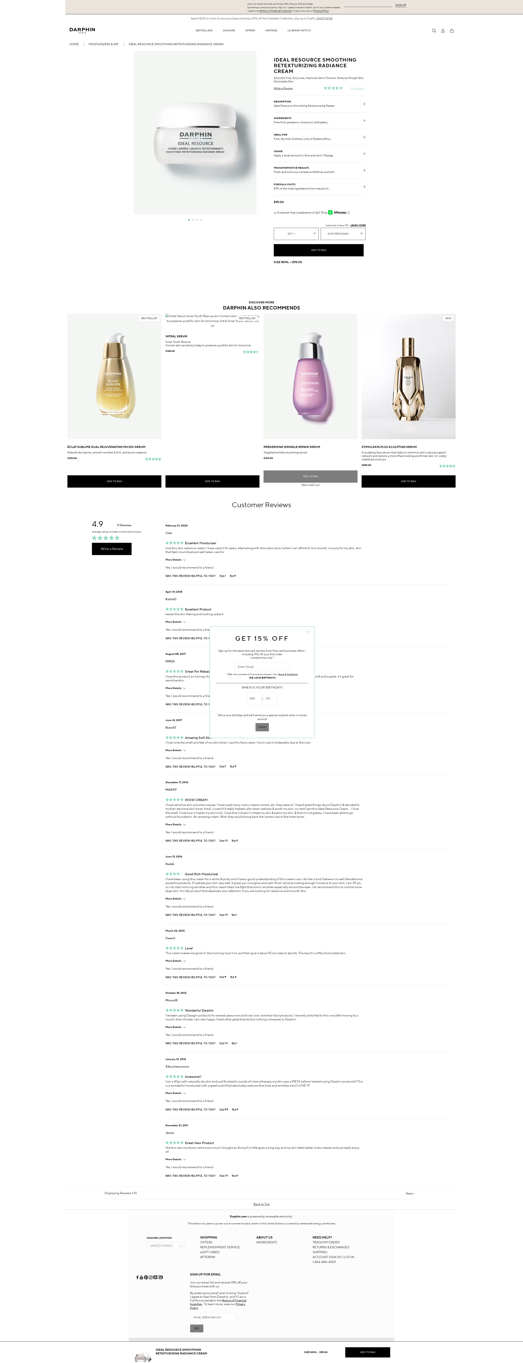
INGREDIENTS (266, 1242)
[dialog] (434, 30)
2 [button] (193, 220)
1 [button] (189, 220)
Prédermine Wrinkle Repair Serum (292, 447)
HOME (74, 44)
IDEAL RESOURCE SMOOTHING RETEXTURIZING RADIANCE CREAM (176, 44)
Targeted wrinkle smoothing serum (285, 452)
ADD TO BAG (318, 250)
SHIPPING (320, 1252)
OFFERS (206, 1242)
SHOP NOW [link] (324, 18)
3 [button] (197, 220)
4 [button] (201, 220)
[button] (229, 30)
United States (161, 1246)
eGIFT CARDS (210, 1252)
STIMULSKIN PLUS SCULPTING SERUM (389, 447)
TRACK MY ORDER (326, 1242)
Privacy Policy (321, 10)
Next (410, 1194)
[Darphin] (82, 31)
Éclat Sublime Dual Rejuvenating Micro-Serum (106, 447)
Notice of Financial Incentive (276, 10)
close (309, 632)
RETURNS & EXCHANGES (331, 1247)
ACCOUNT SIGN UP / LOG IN (333, 1257)
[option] (195, 132)
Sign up (400, 5)
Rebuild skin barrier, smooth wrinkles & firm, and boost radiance (106, 452)
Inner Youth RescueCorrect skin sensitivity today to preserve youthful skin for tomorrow (208, 343)
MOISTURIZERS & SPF (104, 44)
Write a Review (283, 88)
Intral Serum (176, 336)
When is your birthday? (262, 688)
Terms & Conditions (288, 674)
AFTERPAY (207, 1257)
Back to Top (262, 1204)
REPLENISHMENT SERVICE (220, 1247)
